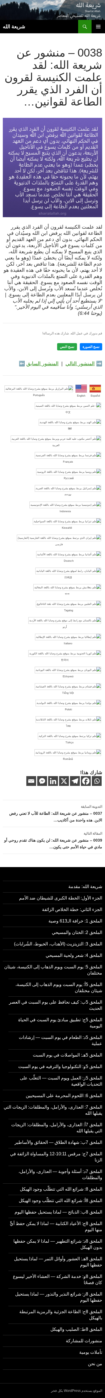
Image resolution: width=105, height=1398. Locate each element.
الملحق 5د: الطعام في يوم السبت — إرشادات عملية (60, 1040)
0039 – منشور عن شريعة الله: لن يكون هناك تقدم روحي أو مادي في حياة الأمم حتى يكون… (53, 840)
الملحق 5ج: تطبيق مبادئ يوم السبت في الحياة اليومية (60, 1022)
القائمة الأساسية (98, 26)
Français (68, 461)
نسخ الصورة (91, 347)
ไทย (68, 726)
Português (39, 395)
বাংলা (67, 594)
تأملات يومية (90, 1352)
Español (95, 395)
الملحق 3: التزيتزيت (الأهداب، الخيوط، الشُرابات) (58, 944)
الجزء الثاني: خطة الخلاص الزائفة (72, 909)
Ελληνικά (68, 676)
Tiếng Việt (68, 693)
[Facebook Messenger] (42, 781)
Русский (69, 478)
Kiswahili (67, 527)
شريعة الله (14, 26)
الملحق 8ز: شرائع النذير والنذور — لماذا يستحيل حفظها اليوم (58, 1297)
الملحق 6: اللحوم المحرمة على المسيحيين (64, 1095)
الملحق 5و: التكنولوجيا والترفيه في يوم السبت (60, 1066)
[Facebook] (86, 781)
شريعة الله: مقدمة (85, 886)
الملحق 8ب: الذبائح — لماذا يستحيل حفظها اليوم (58, 1212)
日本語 (68, 577)
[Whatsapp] (97, 781)
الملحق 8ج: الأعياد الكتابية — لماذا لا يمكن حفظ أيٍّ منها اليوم (56, 1226)
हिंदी (70, 428)
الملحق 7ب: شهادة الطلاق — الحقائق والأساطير (58, 1142)
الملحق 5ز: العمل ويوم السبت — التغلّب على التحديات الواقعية (61, 1081)
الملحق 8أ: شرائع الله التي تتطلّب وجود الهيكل (60, 1200)
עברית (68, 494)
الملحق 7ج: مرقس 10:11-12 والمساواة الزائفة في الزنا (56, 1156)
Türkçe (70, 742)
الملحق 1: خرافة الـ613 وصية (75, 921)
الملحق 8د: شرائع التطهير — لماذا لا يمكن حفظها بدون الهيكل (57, 1244)
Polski (68, 709)
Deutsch (69, 560)
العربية (56, 445)
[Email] (31, 781)
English (81, 395)
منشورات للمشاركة (84, 1340)
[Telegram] (75, 781)
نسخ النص (67, 347)
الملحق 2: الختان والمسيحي (77, 932)
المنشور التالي (80, 363)
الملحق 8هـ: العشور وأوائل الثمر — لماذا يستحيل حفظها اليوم (58, 1261)
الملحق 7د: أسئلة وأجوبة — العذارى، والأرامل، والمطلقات (60, 1174)
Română (68, 759)
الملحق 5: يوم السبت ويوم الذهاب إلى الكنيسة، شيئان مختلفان (53, 969)
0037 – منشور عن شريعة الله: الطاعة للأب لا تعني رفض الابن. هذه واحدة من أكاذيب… (55, 813)
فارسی (59, 544)
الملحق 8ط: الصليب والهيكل (76, 1329)
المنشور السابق (42, 363)
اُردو (65, 627)
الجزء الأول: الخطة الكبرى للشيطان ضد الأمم (60, 898)
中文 (68, 412)
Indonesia (65, 511)
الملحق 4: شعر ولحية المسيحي (74, 955)
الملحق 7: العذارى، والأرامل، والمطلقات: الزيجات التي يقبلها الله (53, 1110)
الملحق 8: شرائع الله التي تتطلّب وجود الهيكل (61, 1189)
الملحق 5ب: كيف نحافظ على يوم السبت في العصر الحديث (55, 1005)
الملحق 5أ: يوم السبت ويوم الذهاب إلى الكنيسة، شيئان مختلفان (58, 987)
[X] (64, 781)
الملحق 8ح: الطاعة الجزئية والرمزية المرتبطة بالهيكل (60, 1314)
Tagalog (68, 610)
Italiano (68, 643)
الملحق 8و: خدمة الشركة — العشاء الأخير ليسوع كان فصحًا (57, 1279)
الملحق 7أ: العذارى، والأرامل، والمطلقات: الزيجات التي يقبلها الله (56, 1127)
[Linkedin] (53, 781)
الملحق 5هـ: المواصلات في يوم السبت (67, 1055)
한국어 (65, 660)
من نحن (95, 1363)
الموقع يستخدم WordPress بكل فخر (76, 1391)
